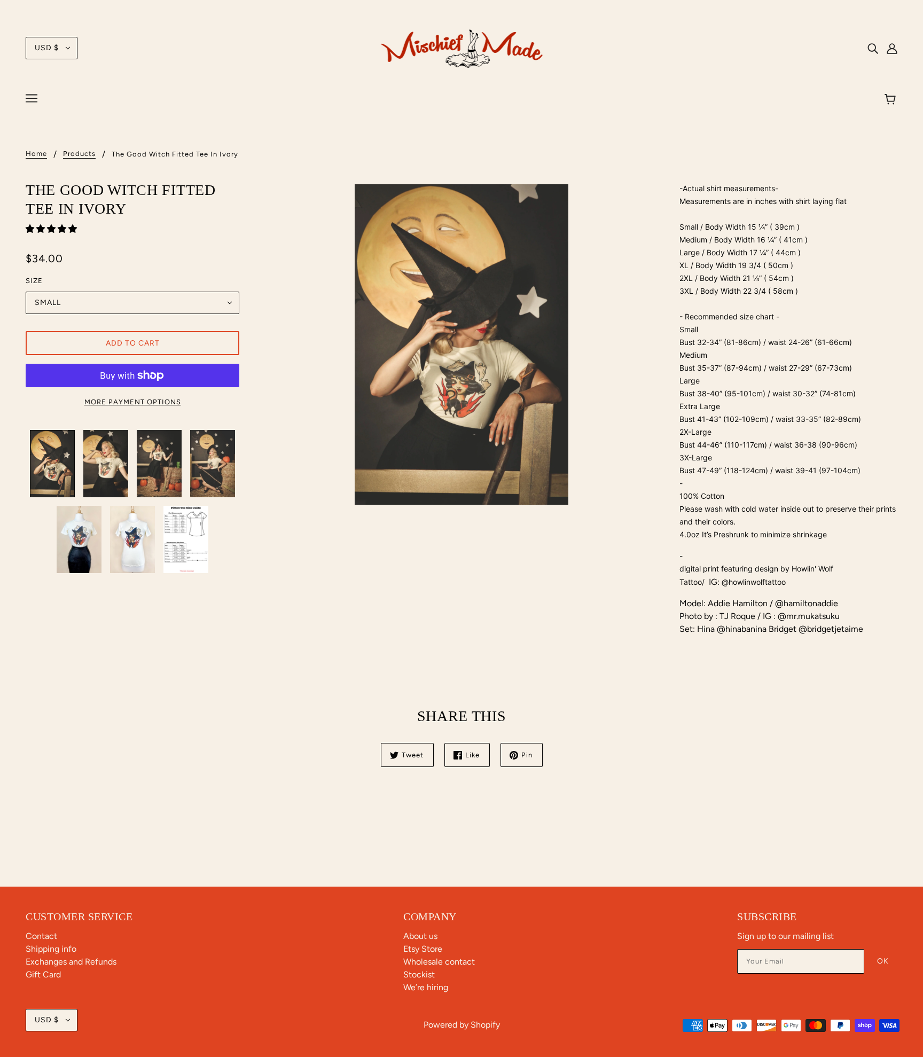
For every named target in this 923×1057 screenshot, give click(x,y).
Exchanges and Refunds (71, 962)
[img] (872, 48)
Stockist (419, 974)
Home (36, 154)
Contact (41, 936)
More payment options (132, 402)
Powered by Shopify (462, 1025)
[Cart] (892, 99)
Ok (883, 961)
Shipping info (51, 949)
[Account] (892, 48)
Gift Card (43, 974)
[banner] (461, 47)
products (79, 154)
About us (420, 936)
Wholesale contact (439, 962)
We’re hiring (425, 987)
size (34, 281)
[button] (52, 229)
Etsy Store (422, 949)
